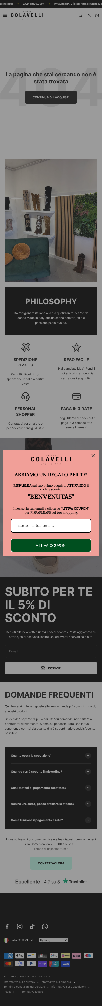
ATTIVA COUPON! (51, 545)
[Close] (93, 455)
